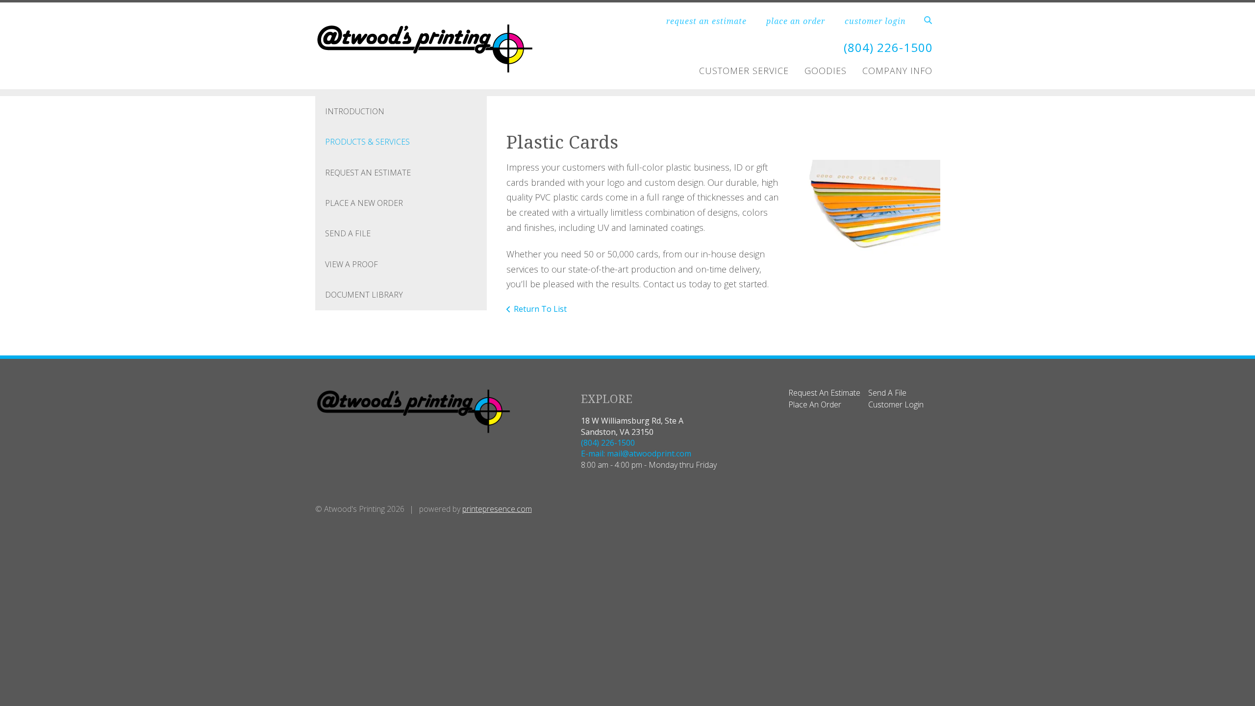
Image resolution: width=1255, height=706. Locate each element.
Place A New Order (364, 203)
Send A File (348, 233)
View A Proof (351, 264)
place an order (795, 21)
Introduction (354, 111)
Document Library (364, 294)
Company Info (897, 70)
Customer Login (896, 404)
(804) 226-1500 (888, 47)
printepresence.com (497, 509)
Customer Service (744, 70)
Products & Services (367, 141)
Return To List (540, 308)
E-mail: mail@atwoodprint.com (636, 453)
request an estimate (706, 21)
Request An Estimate (368, 172)
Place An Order (814, 404)
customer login (875, 21)
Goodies (825, 70)
